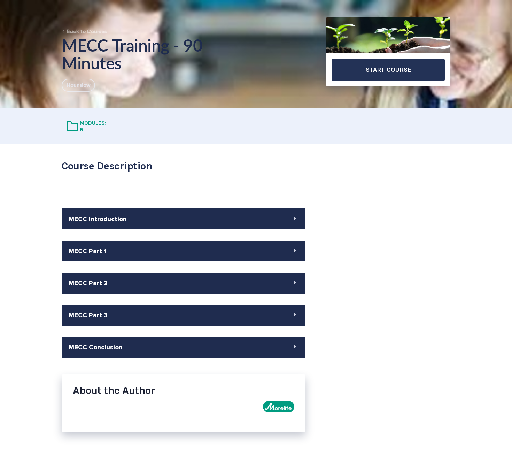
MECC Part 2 (88, 283)
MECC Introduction (98, 219)
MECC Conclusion (96, 347)
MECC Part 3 (88, 315)
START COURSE (388, 70)
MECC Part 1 (88, 251)
